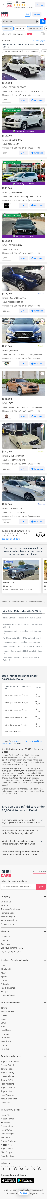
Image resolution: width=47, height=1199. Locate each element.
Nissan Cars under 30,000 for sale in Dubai (22, 631)
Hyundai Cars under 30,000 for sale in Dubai (22, 651)
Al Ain (3, 973)
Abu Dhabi (6, 969)
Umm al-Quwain (8, 995)
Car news (5, 944)
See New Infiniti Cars (11, 539)
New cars (5, 940)
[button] (3, 4)
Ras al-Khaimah (8, 987)
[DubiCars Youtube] (21, 1168)
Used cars (5, 936)
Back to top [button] (38, 871)
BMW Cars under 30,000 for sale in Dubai (21, 646)
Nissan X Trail (7, 1144)
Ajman (4, 976)
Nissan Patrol (7, 1065)
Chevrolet (5, 1037)
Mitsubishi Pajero (9, 1098)
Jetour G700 (6, 1130)
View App (40, 5)
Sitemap (5, 931)
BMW (3, 1022)
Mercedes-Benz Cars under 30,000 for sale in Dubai (23, 625)
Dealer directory (8, 924)
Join (41, 886)
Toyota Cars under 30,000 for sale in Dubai (22, 618)
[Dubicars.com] (6, 873)
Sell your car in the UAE (12, 947)
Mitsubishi (6, 1041)
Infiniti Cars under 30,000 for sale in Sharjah (20, 51)
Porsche (5, 1048)
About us (5, 905)
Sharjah (4, 991)
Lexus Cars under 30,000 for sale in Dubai (22, 642)
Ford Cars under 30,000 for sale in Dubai (21, 638)
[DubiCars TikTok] (27, 1168)
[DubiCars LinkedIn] (3, 1168)
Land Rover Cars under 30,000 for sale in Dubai (21, 658)
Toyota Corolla (8, 1087)
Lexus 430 (5, 1102)
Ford (3, 1026)
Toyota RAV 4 (7, 1080)
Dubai (4, 980)
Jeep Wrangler (7, 1095)
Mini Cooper (7, 1152)
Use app (37, 14)
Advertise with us (9, 920)
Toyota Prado (7, 1069)
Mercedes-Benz (8, 1011)
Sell (27, 14)
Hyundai (5, 1034)
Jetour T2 (5, 1115)
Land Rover (6, 1030)
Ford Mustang (7, 1083)
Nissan (4, 1015)
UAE (3, 965)
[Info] (25, 34)
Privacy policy (7, 913)
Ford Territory (7, 1156)
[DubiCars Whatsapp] (39, 1168)
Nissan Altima (7, 1076)
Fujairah (5, 984)
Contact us (6, 901)
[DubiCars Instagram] (15, 1168)
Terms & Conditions (10, 909)
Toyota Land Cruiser (10, 1061)
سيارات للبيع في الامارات (11, 952)
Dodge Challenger (9, 1141)
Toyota (4, 1007)
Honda (4, 1045)
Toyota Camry (7, 1072)
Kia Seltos (5, 1137)
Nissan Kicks (7, 1126)
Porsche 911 (7, 1122)
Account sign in (8, 916)
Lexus (3, 1019)
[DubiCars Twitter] (33, 1168)
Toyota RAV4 (7, 1148)
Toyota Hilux (7, 1091)
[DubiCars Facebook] (9, 1168)
